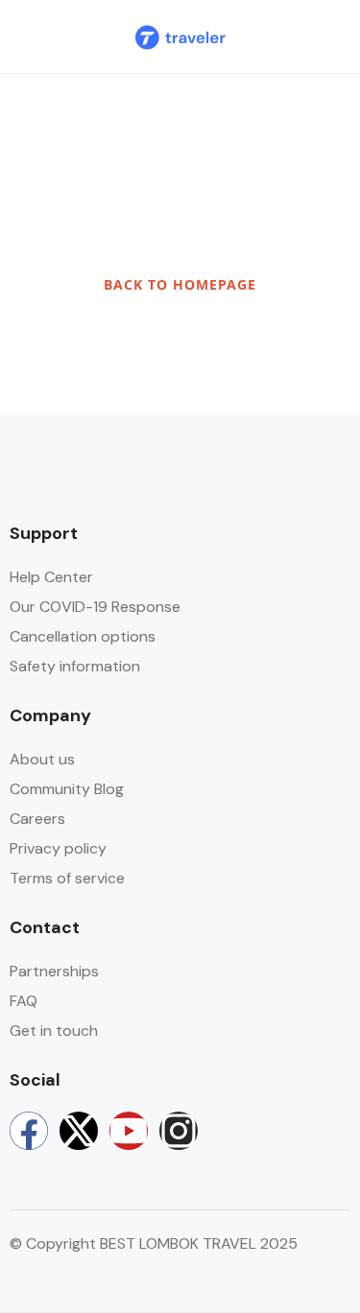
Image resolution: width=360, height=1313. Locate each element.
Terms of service (67, 878)
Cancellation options (83, 636)
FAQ (23, 1001)
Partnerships (54, 971)
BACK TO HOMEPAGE (180, 284)
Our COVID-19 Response (95, 607)
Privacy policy (58, 848)
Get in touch (54, 1030)
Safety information (75, 666)
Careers (37, 819)
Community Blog (67, 789)
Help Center (51, 577)
